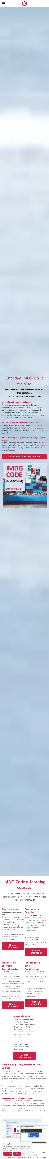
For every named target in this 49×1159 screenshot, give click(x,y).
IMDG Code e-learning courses (24, 456)
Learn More (11, 1150)
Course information (13, 946)
